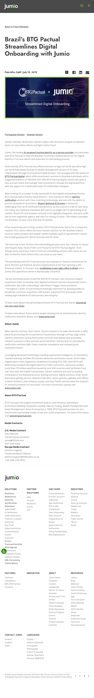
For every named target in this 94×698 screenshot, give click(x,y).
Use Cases (54, 489)
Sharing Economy (79, 503)
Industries (77, 489)
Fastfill (8, 535)
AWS (29, 497)
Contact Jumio (13, 635)
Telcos (74, 522)
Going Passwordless (58, 531)
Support (8, 642)
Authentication (12, 531)
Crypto (74, 500)
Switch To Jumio (56, 590)
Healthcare (76, 506)
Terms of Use (64, 675)
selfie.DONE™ (10, 509)
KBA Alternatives (12, 584)
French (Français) (35, 652)
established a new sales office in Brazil (59, 268)
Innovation (33, 573)
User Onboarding (56, 512)
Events (52, 615)
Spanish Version (35, 134)
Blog (73, 581)
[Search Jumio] (81, 5)
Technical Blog (77, 590)
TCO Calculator (78, 600)
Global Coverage (56, 603)
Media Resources (56, 609)
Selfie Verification (13, 516)
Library (74, 577)
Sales (7, 646)
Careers (52, 584)
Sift (28, 510)
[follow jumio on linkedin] (75, 676)
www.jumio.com (47, 316)
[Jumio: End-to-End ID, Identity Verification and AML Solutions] (11, 7)
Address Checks (12, 557)
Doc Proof (9, 525)
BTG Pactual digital (14, 176)
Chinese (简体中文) (35, 658)
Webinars (75, 584)
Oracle (30, 507)
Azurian (30, 500)
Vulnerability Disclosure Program (17, 677)
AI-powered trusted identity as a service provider (48, 152)
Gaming (74, 497)
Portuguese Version (15, 134)
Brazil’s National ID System (51, 203)
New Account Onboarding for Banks (56, 519)
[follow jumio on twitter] (84, 676)
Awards (52, 619)
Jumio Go (9, 538)
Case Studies (77, 587)
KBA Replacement (57, 535)
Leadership (54, 587)
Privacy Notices (51, 675)
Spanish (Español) (35, 642)
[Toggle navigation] (89, 6)
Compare (9, 587)
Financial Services (79, 493)
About (52, 573)
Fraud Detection (56, 493)
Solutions (11, 489)
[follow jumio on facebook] (88, 676)
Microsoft (31, 503)
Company (53, 581)
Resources (77, 573)
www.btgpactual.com (20, 416)
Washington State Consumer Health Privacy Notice (51, 677)
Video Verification (13, 528)
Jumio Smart (55, 577)
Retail (73, 525)
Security (53, 593)
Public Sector (77, 519)
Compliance (10, 581)
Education (75, 516)
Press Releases (55, 606)
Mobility (74, 512)
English (30, 639)
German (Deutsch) (35, 655)
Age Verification (56, 503)
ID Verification (11, 512)
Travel (73, 509)
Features (10, 573)
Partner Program (56, 612)
